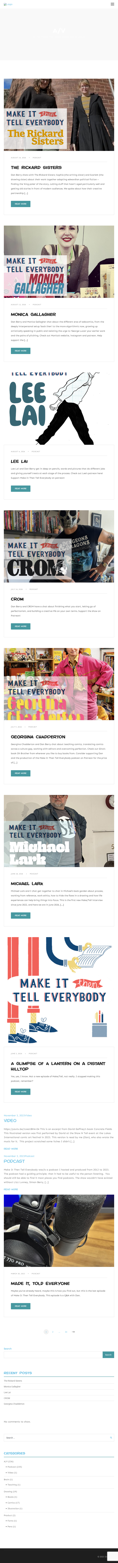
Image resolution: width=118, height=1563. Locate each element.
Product (8, 1515)
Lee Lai (19, 461)
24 (67, 1331)
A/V (6, 1461)
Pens (10, 1526)
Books (11, 1497)
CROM (17, 599)
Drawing (8, 1491)
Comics (11, 1502)
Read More (22, 203)
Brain (6, 1479)
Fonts (10, 1520)
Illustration (13, 1508)
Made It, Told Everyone (40, 1284)
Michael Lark (27, 884)
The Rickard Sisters (36, 168)
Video (28, 1115)
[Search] (111, 1437)
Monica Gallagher (33, 314)
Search (8, 1348)
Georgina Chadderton (38, 737)
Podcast (37, 158)
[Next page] (73, 1331)
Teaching (12, 1484)
